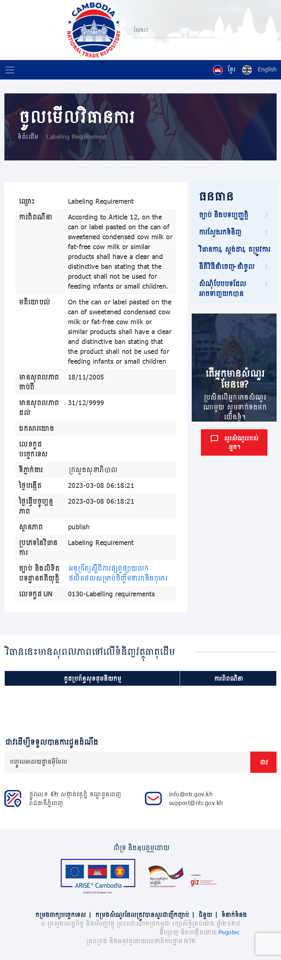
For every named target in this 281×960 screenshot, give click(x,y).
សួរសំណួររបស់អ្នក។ (241, 442)
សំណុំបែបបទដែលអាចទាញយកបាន (222, 288)
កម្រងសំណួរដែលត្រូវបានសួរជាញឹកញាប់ (144, 914)
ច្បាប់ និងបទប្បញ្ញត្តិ (223, 215)
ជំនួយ (207, 914)
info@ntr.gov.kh (191, 793)
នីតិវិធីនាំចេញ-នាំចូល (226, 266)
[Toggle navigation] (9, 70)
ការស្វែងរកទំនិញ (219, 232)
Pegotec (229, 932)
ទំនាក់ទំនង (233, 914)
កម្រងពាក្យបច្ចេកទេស (63, 914)
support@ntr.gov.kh (196, 802)
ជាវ (263, 762)
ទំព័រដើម (27, 136)
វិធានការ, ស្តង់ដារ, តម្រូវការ (234, 249)
